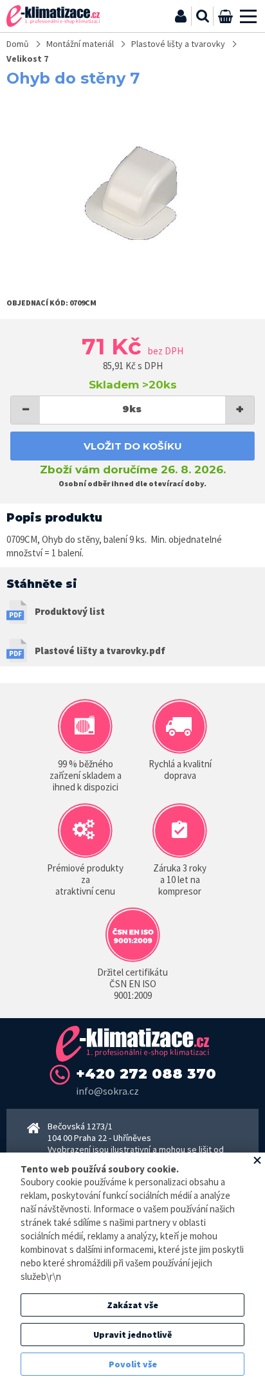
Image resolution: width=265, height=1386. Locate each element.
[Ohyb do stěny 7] (132, 192)
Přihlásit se (181, 16)
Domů (17, 44)
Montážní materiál (80, 44)
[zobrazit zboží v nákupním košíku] (225, 16)
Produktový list (70, 611)
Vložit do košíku (133, 446)
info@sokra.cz (107, 1090)
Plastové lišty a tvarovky (178, 44)
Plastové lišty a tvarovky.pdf (100, 650)
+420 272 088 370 (146, 1073)
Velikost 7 (27, 58)
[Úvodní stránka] (53, 16)
